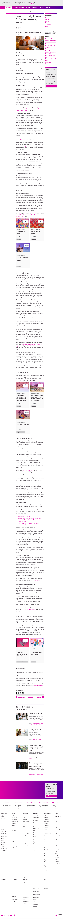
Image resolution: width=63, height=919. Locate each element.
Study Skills (48, 62)
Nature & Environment (50, 52)
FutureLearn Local (18, 7)
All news (8, 7)
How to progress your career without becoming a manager (35, 764)
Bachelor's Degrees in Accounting (57, 833)
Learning (32, 29)
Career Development (23, 29)
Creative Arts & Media (50, 40)
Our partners (25, 882)
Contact (46, 888)
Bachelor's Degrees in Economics (57, 839)
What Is (48, 7)
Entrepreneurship (49, 22)
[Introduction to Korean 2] (37, 223)
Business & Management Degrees (36, 848)
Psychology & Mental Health (50, 56)
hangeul (18, 156)
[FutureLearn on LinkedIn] (14, 915)
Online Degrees (4, 833)
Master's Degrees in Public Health (47, 847)
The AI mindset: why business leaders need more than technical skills (36, 747)
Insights (34, 7)
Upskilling (39, 724)
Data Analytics (26, 821)
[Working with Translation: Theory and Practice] (37, 642)
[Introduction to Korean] (22, 223)
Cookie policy (36, 891)
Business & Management (51, 38)
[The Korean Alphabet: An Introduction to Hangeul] (23, 247)
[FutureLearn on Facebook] (2, 915)
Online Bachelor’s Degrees (3, 842)
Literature (47, 50)
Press (28, 7)
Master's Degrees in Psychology (46, 819)
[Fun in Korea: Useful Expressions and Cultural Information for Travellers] (37, 387)
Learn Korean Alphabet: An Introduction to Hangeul (30, 518)
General (29, 29)
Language (47, 47)
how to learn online (30, 609)
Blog (2, 893)
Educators (39, 739)
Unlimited (14, 896)
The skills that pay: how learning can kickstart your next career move (36, 715)
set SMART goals (27, 470)
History (47, 43)
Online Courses (4, 819)
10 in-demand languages (21, 146)
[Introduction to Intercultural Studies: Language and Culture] (22, 642)
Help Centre (46, 885)
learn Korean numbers (35, 346)
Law (46, 48)
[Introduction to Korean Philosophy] (23, 414)
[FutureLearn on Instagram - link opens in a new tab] (5, 915)
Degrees (47, 21)
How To (41, 7)
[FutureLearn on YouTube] (11, 915)
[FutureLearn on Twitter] (8, 915)
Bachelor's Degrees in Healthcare (57, 821)
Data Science (25, 828)
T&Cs (34, 882)
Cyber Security (26, 835)
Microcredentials (4, 826)
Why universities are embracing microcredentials (35, 731)
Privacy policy (36, 885)
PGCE (34, 836)
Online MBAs (36, 817)
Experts (30, 740)
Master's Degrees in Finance (46, 853)
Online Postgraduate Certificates (4, 848)
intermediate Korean (38, 685)
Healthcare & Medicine (50, 42)
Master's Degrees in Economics (46, 859)
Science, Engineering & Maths (50, 59)
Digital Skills (35, 739)
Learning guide (15, 890)
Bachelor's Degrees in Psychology (57, 827)
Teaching (47, 64)
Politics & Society (49, 53)
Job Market (48, 24)
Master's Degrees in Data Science (47, 833)
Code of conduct (36, 894)
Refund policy (36, 888)
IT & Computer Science (50, 45)
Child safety (46, 882)
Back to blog (30, 697)
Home (7, 11)
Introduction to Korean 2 (24, 516)
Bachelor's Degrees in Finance (57, 845)
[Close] (61, 3)
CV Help (47, 19)
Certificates (14, 893)
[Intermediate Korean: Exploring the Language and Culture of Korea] (22, 387)
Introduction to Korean (23, 514)
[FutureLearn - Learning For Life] (58, 915)
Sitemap (35, 901)
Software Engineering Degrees (35, 841)
